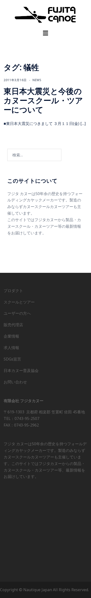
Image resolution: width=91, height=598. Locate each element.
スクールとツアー (19, 302)
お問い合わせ (15, 382)
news (37, 80)
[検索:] (34, 155)
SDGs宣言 (12, 359)
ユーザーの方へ (17, 313)
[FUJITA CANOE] (46, 14)
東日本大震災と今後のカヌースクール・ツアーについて (43, 100)
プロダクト (13, 290)
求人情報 (11, 347)
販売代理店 (13, 324)
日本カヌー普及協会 (21, 370)
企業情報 (11, 336)
